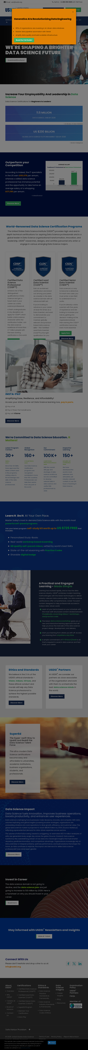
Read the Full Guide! (24, 40)
